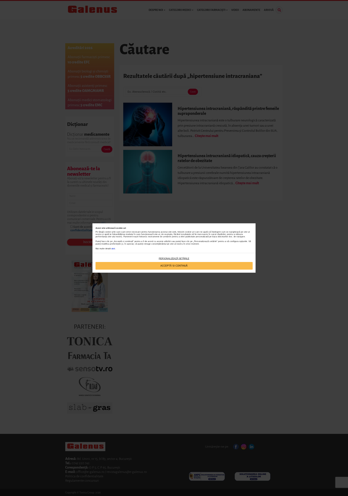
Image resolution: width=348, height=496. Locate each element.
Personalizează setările (174, 258)
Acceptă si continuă (174, 265)
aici (113, 248)
